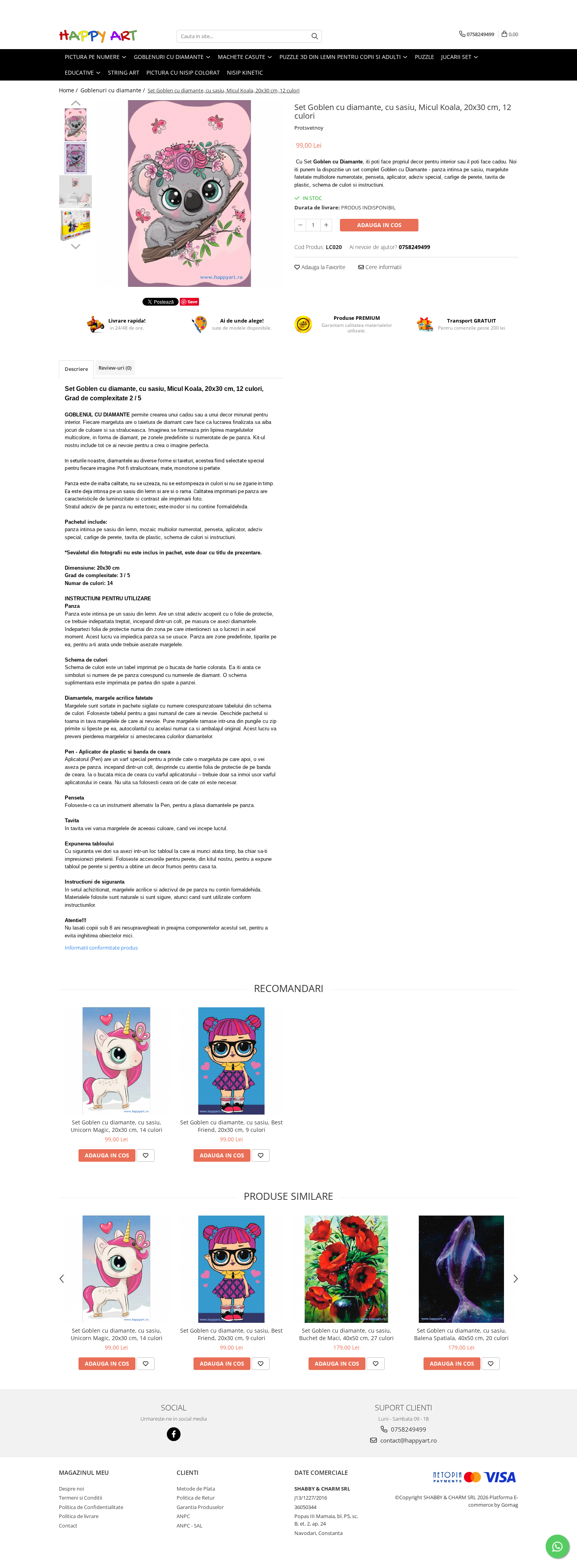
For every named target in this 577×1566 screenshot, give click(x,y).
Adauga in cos (379, 225)
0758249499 (407, 1429)
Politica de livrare (79, 1516)
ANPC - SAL (190, 1525)
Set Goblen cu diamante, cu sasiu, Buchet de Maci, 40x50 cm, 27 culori (346, 1334)
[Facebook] (174, 1434)
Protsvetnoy (308, 127)
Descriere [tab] (76, 368)
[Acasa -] (98, 36)
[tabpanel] (189, 193)
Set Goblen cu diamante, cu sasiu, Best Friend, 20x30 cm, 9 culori (231, 1126)
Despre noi (71, 1488)
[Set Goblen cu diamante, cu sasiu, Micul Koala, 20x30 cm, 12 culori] (189, 193)
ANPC (183, 1516)
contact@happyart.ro (408, 1440)
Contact (68, 1525)
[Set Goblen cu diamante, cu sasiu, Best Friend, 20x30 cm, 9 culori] (231, 1061)
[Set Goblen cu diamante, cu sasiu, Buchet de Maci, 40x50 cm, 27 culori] (346, 1269)
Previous (75, 104)
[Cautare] (315, 36)
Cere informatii (383, 267)
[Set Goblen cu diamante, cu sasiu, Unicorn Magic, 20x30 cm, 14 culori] (116, 1061)
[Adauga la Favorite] (146, 1155)
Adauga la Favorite (322, 267)
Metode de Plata (196, 1488)
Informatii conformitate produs (101, 947)
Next (75, 245)
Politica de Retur (196, 1497)
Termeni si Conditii (80, 1497)
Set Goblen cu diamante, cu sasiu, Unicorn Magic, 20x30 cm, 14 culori (117, 1126)
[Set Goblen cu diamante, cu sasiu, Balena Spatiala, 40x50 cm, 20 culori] (461, 1269)
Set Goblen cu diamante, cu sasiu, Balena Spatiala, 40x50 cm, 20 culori (461, 1334)
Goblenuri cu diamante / (113, 90)
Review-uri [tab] (115, 367)
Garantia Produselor (200, 1507)
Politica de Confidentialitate (91, 1507)
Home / (69, 90)
